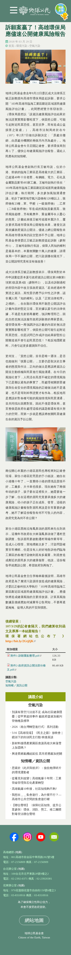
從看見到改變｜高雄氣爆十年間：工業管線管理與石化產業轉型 (36, 780)
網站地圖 (34, 920)
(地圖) (18, 852)
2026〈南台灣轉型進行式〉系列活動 (35, 726)
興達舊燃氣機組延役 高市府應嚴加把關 (37, 753)
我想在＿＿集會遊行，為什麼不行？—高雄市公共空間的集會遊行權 (36, 797)
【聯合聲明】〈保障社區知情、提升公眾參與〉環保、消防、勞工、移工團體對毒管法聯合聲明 (36, 809)
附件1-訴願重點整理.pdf (26, 655)
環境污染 (21, 45)
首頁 (11, 45)
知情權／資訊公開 (16, 685)
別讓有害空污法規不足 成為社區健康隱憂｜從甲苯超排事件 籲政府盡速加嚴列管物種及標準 (37, 716)
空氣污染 (34, 45)
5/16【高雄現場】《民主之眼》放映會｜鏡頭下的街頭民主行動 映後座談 (38, 735)
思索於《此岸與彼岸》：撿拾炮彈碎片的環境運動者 (36, 770)
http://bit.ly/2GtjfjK (20, 641)
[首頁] (34, 9)
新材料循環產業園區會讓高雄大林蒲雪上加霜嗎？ (36, 745)
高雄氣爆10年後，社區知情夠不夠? (34, 788)
